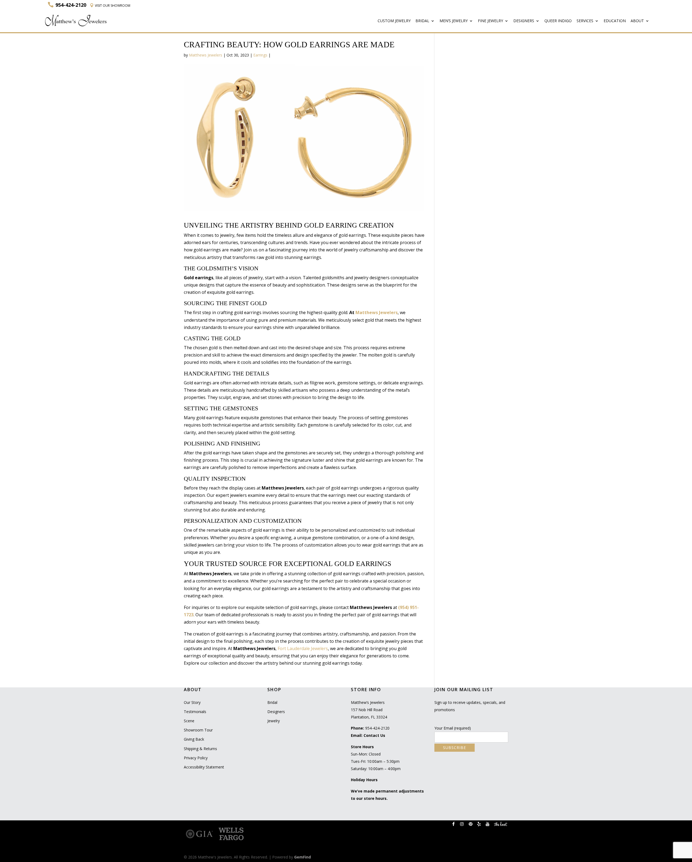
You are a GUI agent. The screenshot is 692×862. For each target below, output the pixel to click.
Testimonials (195, 711)
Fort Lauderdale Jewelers (303, 648)
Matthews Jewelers (205, 55)
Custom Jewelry (394, 21)
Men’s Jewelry (454, 21)
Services (585, 21)
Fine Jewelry (490, 21)
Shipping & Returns (200, 748)
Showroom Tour (198, 730)
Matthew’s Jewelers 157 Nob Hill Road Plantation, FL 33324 (369, 710)
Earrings (260, 55)
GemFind (302, 857)
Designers (523, 21)
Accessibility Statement (204, 767)
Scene (189, 720)
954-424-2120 (377, 728)
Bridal (422, 21)
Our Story (192, 702)
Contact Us (374, 735)
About (637, 21)
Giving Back (194, 739)
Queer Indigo (558, 21)
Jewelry (273, 720)
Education (615, 21)
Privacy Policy (196, 757)
